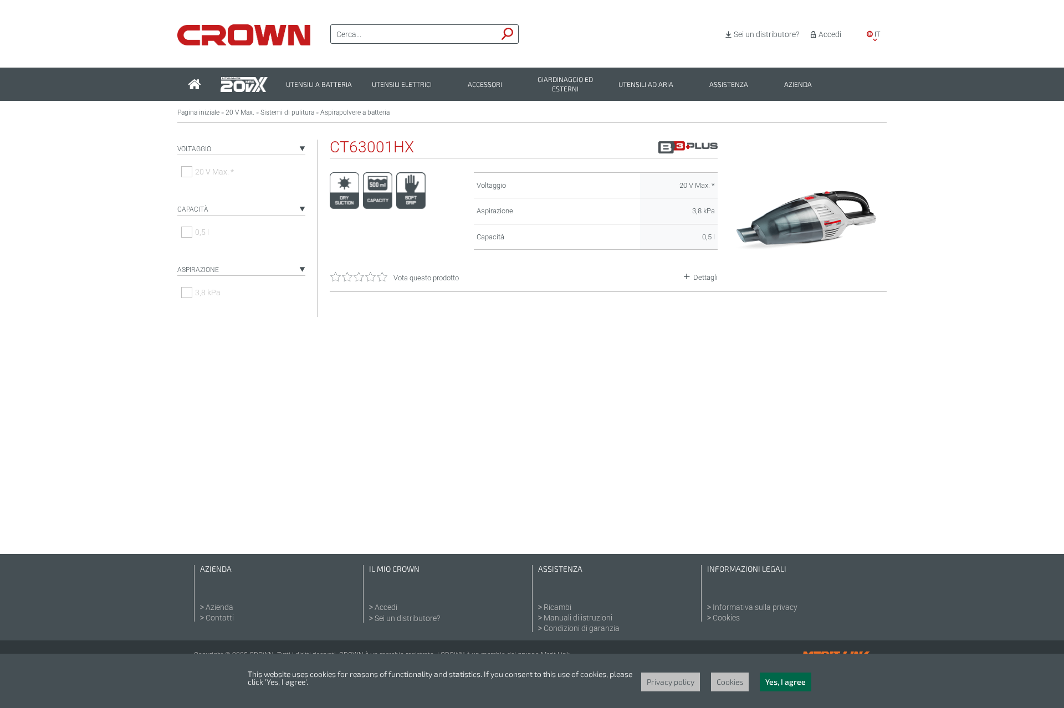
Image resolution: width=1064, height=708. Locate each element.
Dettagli (705, 277)
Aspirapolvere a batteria (355, 112)
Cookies (726, 618)
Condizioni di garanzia (582, 628)
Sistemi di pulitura (287, 112)
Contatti (220, 618)
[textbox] (414, 34)
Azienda (798, 84)
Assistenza (728, 84)
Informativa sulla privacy (755, 607)
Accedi (830, 34)
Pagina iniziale (198, 112)
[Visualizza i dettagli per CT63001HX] (807, 277)
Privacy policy (670, 681)
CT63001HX (372, 147)
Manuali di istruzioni (578, 618)
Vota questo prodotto (426, 278)
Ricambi (557, 607)
